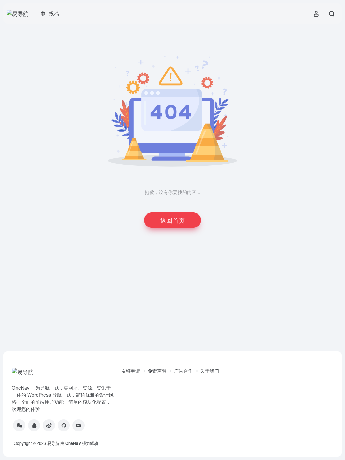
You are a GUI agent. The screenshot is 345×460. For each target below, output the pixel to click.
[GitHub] (64, 425)
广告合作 (183, 370)
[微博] (49, 425)
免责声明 (157, 370)
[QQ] (34, 425)
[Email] (78, 425)
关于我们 (209, 370)
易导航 (53, 443)
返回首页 (172, 220)
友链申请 (130, 370)
